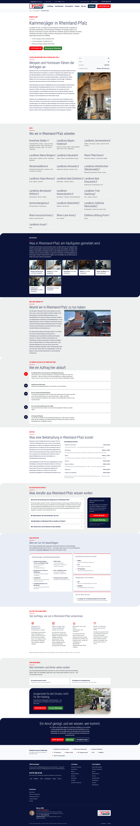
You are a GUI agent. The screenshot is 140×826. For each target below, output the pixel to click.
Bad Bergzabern (88, 209)
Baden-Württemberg (97, 767)
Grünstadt (66, 181)
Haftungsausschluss (34, 796)
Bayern (93, 771)
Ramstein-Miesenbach (75, 197)
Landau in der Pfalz (48, 143)
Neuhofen (93, 158)
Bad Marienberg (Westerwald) (36, 169)
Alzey (30, 181)
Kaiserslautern (60, 197)
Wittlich (44, 197)
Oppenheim (32, 160)
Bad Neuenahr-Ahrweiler (62, 169)
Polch (65, 148)
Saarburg (90, 197)
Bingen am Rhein (33, 158)
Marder (66, 455)
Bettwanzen (68, 469)
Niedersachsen (95, 773)
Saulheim (35, 181)
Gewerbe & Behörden (76, 782)
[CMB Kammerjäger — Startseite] (36, 6)
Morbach (40, 197)
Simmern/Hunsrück (38, 218)
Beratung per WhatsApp (53, 48)
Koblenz (41, 143)
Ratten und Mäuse (69, 464)
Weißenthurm (71, 148)
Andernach (59, 147)
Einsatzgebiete (69, 6)
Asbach (58, 158)
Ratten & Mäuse (75, 773)
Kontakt (91, 6)
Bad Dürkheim (60, 181)
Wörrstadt (40, 181)
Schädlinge (50, 6)
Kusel (30, 227)
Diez (58, 218)
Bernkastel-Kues (33, 197)
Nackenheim (51, 158)
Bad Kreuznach (88, 184)
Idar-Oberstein (65, 206)
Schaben (73, 780)
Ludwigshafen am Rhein (35, 145)
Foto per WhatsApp (99, 520)
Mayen (69, 147)
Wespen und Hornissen (70, 444)
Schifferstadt (99, 158)
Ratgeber (77, 6)
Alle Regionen (95, 784)
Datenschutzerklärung (34, 794)
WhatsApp (95, 1)
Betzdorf (100, 172)
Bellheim (86, 143)
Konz (85, 197)
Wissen (104, 172)
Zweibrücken (32, 149)
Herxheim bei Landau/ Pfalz (99, 209)
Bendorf (65, 147)
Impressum (32, 792)
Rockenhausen (42, 206)
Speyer (43, 147)
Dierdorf (63, 158)
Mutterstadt (87, 158)
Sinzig (75, 169)
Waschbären (68, 450)
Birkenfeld (59, 206)
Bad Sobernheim (96, 184)
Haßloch (72, 181)
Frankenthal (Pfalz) (33, 143)
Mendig (73, 147)
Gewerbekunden (59, 6)
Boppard (31, 218)
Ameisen (67, 461)
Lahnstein (62, 218)
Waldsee (105, 158)
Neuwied (76, 158)
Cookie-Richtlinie (33, 799)
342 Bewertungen (40, 816)
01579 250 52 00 (104, 6)
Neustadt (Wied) (70, 158)
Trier (46, 147)
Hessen (94, 776)
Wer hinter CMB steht (43, 550)
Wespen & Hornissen (76, 767)
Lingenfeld (102, 143)
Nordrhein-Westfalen (97, 769)
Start (30, 10)
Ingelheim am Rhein (42, 158)
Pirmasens (38, 147)
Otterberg (66, 197)
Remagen (71, 169)
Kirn (102, 184)
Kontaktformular (82, 740)
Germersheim (92, 143)
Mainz (42, 145)
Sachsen (94, 782)
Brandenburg (95, 780)
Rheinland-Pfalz (96, 778)
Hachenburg (47, 169)
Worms (50, 147)
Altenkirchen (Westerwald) (90, 172)
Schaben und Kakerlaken (71, 472)
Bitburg (86, 218)
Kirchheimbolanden (33, 206)
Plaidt (62, 148)
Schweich (95, 197)
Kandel (98, 143)
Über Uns (83, 6)
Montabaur (39, 171)
